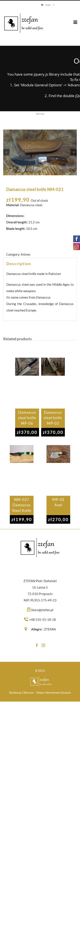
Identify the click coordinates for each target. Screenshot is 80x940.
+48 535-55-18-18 (42, 619)
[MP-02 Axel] (58, 470)
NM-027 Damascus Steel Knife (21, 505)
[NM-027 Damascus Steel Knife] (21, 470)
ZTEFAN (50, 629)
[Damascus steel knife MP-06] (27, 383)
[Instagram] (43, 645)
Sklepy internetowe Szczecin (53, 692)
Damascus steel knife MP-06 (27, 418)
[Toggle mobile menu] (75, 19)
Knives (26, 254)
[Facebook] (37, 645)
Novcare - (29, 692)
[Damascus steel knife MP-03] (53, 383)
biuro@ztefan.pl (42, 610)
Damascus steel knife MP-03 (53, 418)
